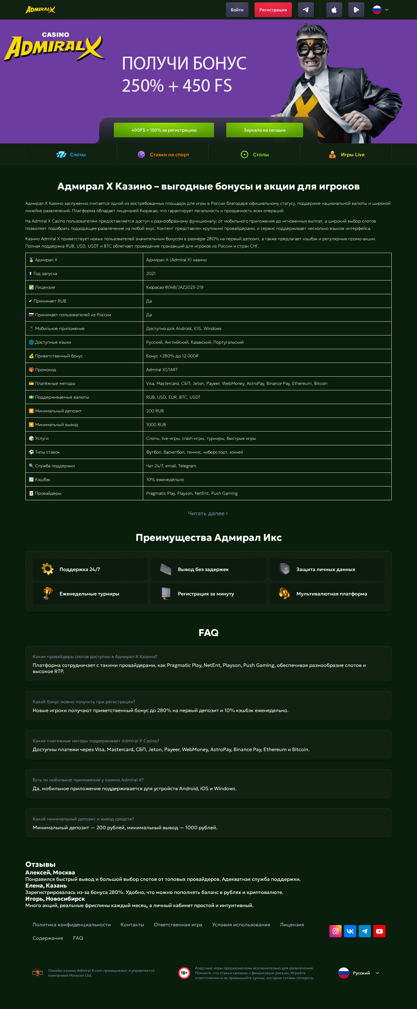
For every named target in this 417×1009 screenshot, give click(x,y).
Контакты (132, 924)
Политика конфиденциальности (72, 924)
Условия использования (241, 924)
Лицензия (292, 924)
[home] (40, 9)
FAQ (78, 938)
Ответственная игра (178, 924)
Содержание (48, 938)
